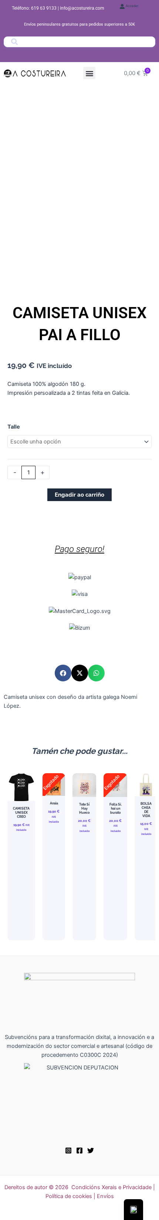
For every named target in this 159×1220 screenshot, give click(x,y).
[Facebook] (79, 1150)
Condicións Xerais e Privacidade (111, 1187)
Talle (13, 426)
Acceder (132, 6)
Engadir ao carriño (79, 494)
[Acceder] (122, 6)
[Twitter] (90, 1150)
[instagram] (68, 1150)
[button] (89, 73)
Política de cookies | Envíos (79, 1196)
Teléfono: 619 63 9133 (35, 8)
